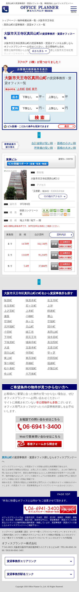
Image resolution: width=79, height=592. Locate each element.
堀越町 (51, 363)
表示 (66, 126)
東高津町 (31, 358)
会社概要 (19, 532)
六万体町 (31, 373)
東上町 (8, 358)
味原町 (8, 300)
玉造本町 (31, 347)
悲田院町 (52, 358)
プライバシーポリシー (52, 532)
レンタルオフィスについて (36, 538)
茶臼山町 (9, 352)
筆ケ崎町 (9, 363)
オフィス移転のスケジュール (27, 535)
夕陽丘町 (52, 368)
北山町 (30, 326)
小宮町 (8, 332)
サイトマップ (69, 532)
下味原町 (9, 342)
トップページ (7, 532)
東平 (34, 89)
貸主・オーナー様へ (32, 532)
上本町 (21, 89)
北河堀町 (9, 326)
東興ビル (39, 159)
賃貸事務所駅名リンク (20, 574)
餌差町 (51, 310)
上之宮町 (9, 310)
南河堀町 (31, 368)
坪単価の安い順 (43, 148)
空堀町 (51, 321)
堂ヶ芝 (51, 352)
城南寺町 (31, 342)
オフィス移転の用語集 (51, 535)
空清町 (8, 321)
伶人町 (8, 373)
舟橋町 (30, 363)
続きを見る (38, 51)
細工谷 (30, 332)
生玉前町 (9, 305)
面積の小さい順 (66, 143)
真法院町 (52, 342)
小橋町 (30, 316)
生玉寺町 (52, 300)
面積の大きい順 (66, 148)
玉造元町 (52, 347)
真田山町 (52, 332)
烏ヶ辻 (30, 321)
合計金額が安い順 (42, 143)
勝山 (50, 316)
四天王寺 (31, 337)
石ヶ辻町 (31, 305)
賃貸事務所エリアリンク (21, 561)
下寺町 (8, 337)
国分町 (51, 326)
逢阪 (6, 316)
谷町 (28, 89)
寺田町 (30, 352)
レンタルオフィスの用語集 (60, 538)
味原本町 (31, 300)
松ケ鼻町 (9, 368)
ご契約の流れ (7, 535)
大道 (6, 347)
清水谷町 (52, 337)
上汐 (50, 305)
